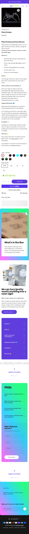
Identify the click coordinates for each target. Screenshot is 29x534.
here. (9, 52)
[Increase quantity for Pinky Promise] (8, 181)
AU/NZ (4, 165)
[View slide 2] (13, 376)
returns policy (14, 138)
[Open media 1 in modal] (18, 10)
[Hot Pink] (2, 155)
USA (11, 165)
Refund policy (5, 527)
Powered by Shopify (19, 525)
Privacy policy (11, 527)
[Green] (6, 159)
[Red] (10, 155)
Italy (4, 170)
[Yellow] (25, 155)
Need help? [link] (25, 193)
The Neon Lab (5, 29)
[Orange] (10, 159)
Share (5, 193)
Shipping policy (23, 527)
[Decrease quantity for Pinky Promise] (3, 181)
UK (22, 165)
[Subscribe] (24, 508)
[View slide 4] (17, 376)
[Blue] (21, 155)
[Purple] (14, 155)
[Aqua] (17, 155)
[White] (2, 159)
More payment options (14, 189)
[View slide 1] (12, 376)
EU (17, 165)
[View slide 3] (15, 376)
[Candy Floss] (6, 155)
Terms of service (17, 527)
